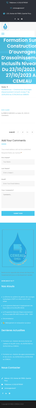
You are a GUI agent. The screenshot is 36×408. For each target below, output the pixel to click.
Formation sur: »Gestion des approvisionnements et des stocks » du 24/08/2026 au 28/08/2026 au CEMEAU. (19, 357)
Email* (3, 179)
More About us (7, 281)
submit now (18, 213)
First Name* (5, 158)
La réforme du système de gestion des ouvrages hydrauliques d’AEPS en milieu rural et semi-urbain (18, 299)
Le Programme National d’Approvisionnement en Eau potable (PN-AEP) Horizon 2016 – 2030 (18, 313)
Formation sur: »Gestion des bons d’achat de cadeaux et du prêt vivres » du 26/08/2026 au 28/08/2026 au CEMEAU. (18, 344)
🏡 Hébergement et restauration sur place (17, 323)
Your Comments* (7, 190)
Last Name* (5, 169)
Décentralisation (8, 319)
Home (3, 87)
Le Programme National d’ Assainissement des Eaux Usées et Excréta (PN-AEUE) (18, 307)
